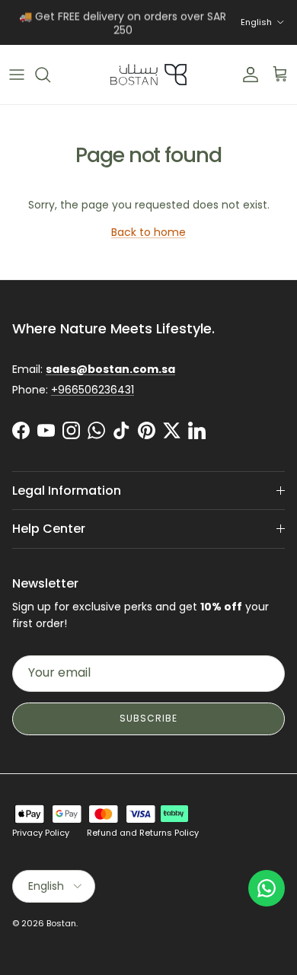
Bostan (61, 923)
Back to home (148, 232)
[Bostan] (148, 74)
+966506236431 (92, 389)
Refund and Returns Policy (143, 833)
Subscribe (148, 718)
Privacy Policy (40, 833)
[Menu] (17, 74)
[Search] (50, 74)
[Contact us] (266, 888)
